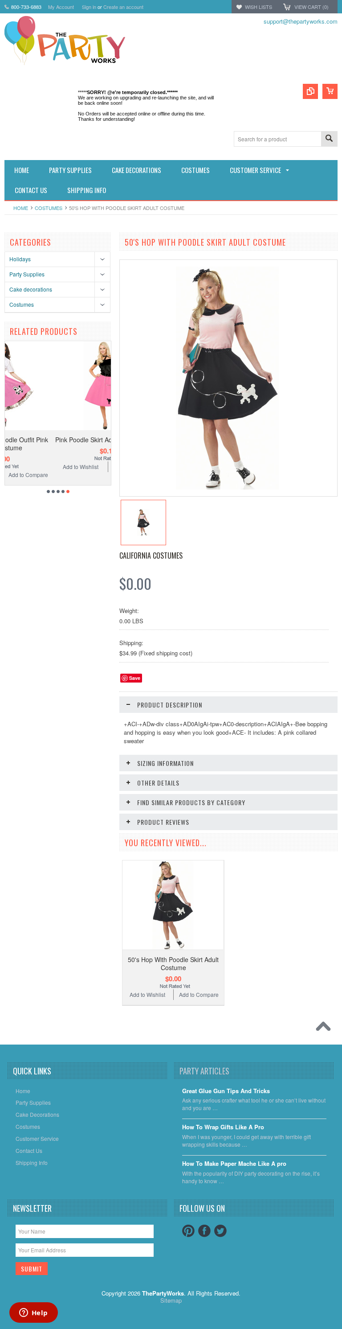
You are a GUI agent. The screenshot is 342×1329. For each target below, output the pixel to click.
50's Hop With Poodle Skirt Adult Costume (173, 963)
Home (20, 207)
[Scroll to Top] (325, 1028)
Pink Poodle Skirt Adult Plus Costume (58, 439)
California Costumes (151, 555)
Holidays (20, 259)
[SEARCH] (329, 139)
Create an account (123, 6)
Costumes (48, 207)
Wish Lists (258, 6)
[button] (341, 1328)
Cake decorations (30, 289)
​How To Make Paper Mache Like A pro (234, 1164)
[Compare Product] (310, 91)
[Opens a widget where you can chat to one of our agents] (33, 1313)
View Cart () (311, 6)
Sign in (89, 6)
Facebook (204, 1231)
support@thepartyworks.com (301, 21)
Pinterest (188, 1231)
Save (134, 678)
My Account (61, 6)
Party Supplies (27, 274)
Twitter (220, 1231)
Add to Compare (85, 466)
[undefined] (227, 487)
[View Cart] (330, 91)
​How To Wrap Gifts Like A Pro (223, 1127)
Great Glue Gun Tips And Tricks (226, 1091)
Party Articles (204, 1071)
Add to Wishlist (31, 466)
